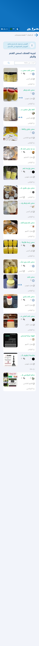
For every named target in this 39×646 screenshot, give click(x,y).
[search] (8, 63)
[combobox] (25, 63)
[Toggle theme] (18, 29)
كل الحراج (30, 35)
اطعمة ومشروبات (20, 35)
